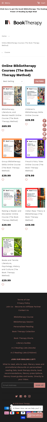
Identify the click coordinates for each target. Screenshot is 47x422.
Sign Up (39, 385)
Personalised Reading (23, 326)
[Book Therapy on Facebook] (21, 396)
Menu (7, 3)
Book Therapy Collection (23, 331)
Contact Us (23, 310)
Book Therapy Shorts (23, 338)
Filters (40, 81)
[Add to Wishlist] (3, 130)
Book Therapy (24, 403)
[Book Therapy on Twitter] (16, 396)
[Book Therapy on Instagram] (29, 396)
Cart (43, 3)
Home (4, 36)
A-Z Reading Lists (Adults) (23, 348)
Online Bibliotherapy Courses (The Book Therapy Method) (20, 44)
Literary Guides (23, 343)
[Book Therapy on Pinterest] (25, 396)
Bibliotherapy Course (23, 317)
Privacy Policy (23, 303)
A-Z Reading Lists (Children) (23, 352)
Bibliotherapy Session (23, 322)
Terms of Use (23, 299)
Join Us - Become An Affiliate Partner (23, 306)
